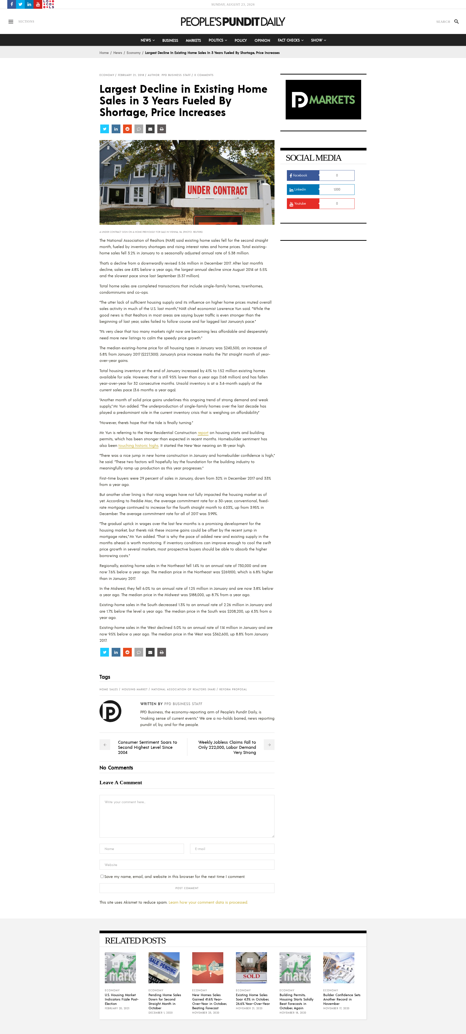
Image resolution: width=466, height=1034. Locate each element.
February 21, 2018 (131, 75)
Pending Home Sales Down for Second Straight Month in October (165, 1001)
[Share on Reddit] (127, 129)
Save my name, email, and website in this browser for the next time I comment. (174, 876)
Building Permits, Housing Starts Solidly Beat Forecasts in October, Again (296, 1001)
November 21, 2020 (249, 1008)
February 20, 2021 (117, 1008)
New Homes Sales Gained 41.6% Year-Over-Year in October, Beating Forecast (209, 1001)
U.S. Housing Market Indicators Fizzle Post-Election (122, 999)
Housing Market (135, 689)
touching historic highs (138, 445)
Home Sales (109, 689)
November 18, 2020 (293, 1012)
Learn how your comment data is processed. (208, 902)
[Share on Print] (161, 129)
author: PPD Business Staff (169, 75)
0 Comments (204, 75)
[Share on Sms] (138, 129)
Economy (134, 52)
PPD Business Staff (183, 703)
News (117, 52)
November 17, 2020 (336, 1008)
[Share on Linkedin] (116, 129)
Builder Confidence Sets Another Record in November (341, 999)
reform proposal (233, 689)
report (203, 432)
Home (104, 52)
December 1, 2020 (161, 1012)
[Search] (454, 22)
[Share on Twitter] (104, 129)
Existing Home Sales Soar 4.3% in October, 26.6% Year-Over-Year (253, 999)
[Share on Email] (150, 129)
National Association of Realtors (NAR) (183, 689)
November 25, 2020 (205, 1012)
